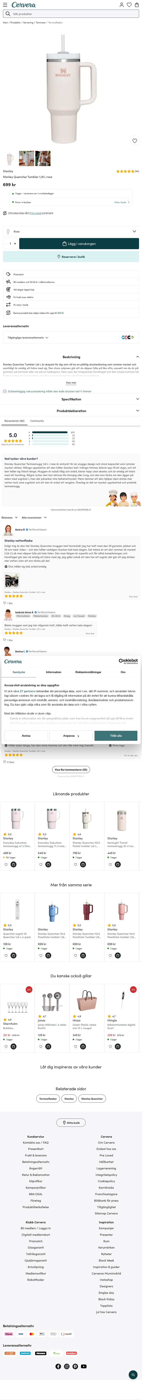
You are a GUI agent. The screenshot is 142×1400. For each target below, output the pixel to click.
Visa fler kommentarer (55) (71, 769)
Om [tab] (123, 672)
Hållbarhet (106, 1162)
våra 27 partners (24, 691)
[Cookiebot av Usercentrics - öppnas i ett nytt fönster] (121, 661)
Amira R (20, 529)
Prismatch (36, 1241)
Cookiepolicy (106, 1181)
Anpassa (69, 735)
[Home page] (24, 6)
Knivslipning (36, 1267)
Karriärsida (106, 1187)
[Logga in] (122, 4)
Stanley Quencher (92, 1098)
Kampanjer (106, 1228)
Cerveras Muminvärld (106, 1273)
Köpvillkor (35, 1181)
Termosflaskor (48, 1098)
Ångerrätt (35, 1168)
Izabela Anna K (24, 612)
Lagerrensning (106, 1168)
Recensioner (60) (14, 420)
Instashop (106, 1279)
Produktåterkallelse (36, 1207)
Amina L (20, 651)
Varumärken (106, 1247)
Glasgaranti (36, 1247)
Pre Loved (106, 1155)
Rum (106, 1241)
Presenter (106, 1234)
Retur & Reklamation (36, 1175)
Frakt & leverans (36, 1155)
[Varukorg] (137, 4)
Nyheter (106, 1254)
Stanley (69, 1098)
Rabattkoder (35, 1279)
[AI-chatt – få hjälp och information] (133, 1374)
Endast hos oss (106, 1149)
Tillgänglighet (106, 1207)
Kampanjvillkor (36, 1187)
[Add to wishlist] (135, 140)
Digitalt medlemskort (36, 1234)
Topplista (106, 1305)
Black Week (106, 1260)
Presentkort (35, 1149)
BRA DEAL (36, 1194)
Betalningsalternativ (35, 1162)
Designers (106, 1286)
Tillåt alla (116, 735)
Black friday (106, 1299)
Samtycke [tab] (19, 672)
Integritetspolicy (106, 1175)
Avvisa (26, 735)
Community (37, 420)
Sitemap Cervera (106, 1213)
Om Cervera (106, 1142)
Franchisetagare (106, 1194)
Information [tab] (53, 672)
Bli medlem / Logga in (36, 1228)
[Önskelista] (129, 4)
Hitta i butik (120, 202)
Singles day (106, 1292)
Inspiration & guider (106, 1267)
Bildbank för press (106, 1200)
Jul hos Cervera (106, 1312)
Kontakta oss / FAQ (36, 1142)
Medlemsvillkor (36, 1273)
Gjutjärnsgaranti (36, 1260)
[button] (8, 14)
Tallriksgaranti (35, 1254)
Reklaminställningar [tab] (88, 672)
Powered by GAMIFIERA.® (71, 776)
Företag (36, 1200)
